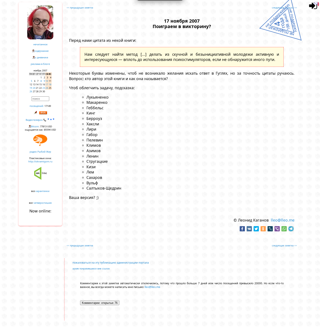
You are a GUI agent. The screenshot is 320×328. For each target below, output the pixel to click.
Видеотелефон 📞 (36, 119)
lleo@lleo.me (283, 220)
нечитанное (40, 44)
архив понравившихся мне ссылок (91, 268)
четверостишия (42, 202)
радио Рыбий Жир (40, 151)
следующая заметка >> (284, 7)
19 (31, 87)
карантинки (42, 191)
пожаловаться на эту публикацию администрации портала (110, 262)
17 (46, 84)
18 (50, 84)
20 (34, 87)
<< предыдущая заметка (80, 7)
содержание (41, 50)
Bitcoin (35, 126)
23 (43, 87)
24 (46, 87)
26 (31, 91)
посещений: (37, 106)
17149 (47, 106)
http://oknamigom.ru (40, 161)
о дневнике (41, 57)
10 (46, 80)
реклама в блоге (40, 64)
